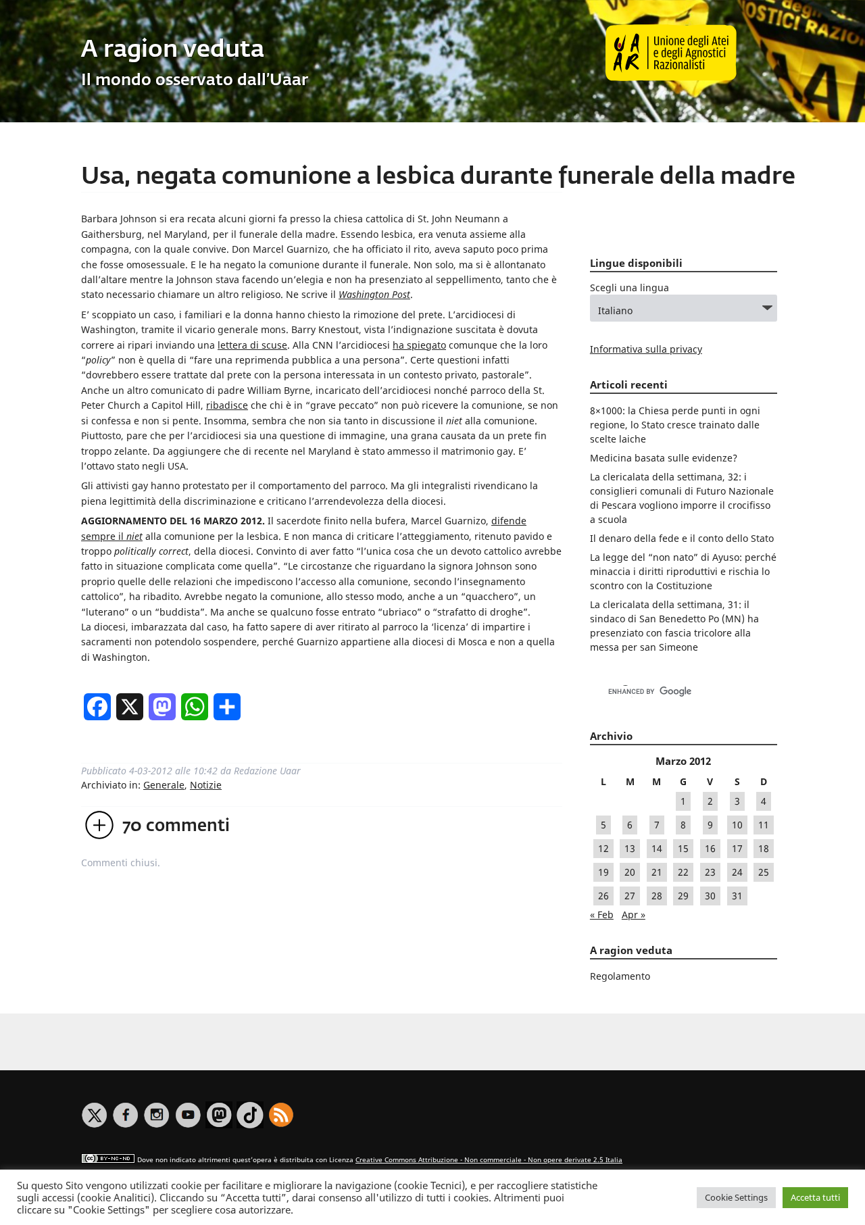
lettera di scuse (252, 345)
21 (656, 872)
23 (710, 872)
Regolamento (620, 976)
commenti (176, 826)
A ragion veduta (172, 50)
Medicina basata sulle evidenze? (663, 457)
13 (629, 848)
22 (683, 872)
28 (656, 895)
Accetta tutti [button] (815, 1197)
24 (737, 872)
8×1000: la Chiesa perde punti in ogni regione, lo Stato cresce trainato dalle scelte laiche (675, 424)
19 (603, 872)
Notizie (206, 784)
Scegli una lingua (629, 287)
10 (737, 824)
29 (683, 895)
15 (683, 848)
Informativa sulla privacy (646, 349)
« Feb (602, 914)
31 (737, 895)
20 (629, 872)
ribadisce (227, 405)
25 (763, 872)
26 (603, 895)
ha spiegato (419, 345)
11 (763, 824)
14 (656, 848)
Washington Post (374, 294)
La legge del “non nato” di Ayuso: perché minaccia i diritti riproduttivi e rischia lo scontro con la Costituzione (683, 571)
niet (134, 536)
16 (710, 848)
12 (603, 848)
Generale (163, 784)
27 (629, 895)
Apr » (633, 914)
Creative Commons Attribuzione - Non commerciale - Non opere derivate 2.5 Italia (488, 1159)
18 (763, 848)
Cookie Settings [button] (736, 1197)
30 (710, 895)
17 (737, 848)
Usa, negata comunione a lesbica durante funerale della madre (438, 177)
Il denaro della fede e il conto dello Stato (682, 538)
